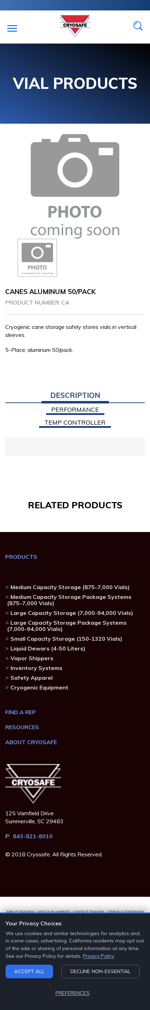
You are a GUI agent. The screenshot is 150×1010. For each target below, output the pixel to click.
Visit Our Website (54, 912)
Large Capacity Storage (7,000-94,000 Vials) (71, 612)
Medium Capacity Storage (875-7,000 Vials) (70, 587)
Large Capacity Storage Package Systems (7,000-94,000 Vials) (67, 625)
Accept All (29, 971)
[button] (75, 397)
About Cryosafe (31, 742)
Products (21, 556)
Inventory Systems (36, 667)
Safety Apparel (31, 677)
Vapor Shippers (31, 658)
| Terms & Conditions (125, 912)
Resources (22, 727)
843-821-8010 (33, 836)
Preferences (72, 993)
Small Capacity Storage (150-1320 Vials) (66, 638)
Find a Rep (20, 712)
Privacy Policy (98, 956)
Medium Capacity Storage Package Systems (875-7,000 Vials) (69, 600)
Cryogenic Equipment (39, 687)
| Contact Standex (88, 912)
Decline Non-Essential (100, 971)
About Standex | (21, 912)
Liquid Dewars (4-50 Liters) (47, 648)
